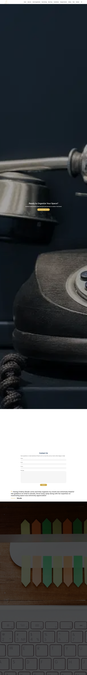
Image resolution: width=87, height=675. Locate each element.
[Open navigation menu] (81, 2)
